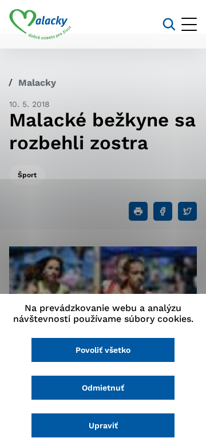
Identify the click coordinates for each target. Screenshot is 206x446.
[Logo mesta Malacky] (40, 24)
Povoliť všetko (103, 350)
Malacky (37, 82)
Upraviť (103, 425)
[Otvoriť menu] (189, 24)
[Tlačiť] (138, 211)
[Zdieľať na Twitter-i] (187, 211)
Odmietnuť (103, 387)
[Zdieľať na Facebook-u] (162, 211)
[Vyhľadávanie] (169, 24)
